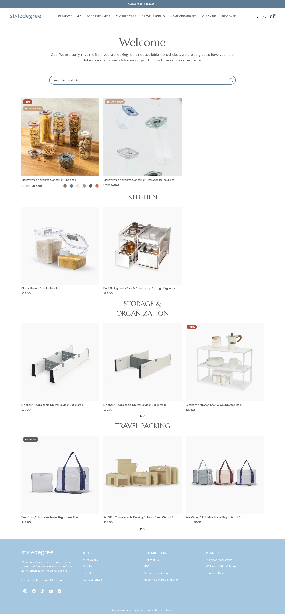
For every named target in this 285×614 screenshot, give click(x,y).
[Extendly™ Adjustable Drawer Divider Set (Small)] (142, 362)
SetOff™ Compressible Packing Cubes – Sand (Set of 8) (138, 517)
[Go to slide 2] (144, 416)
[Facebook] (34, 591)
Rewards (212, 553)
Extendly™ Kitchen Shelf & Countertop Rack (214, 404)
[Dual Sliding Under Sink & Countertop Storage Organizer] (142, 246)
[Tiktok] (42, 591)
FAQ (146, 566)
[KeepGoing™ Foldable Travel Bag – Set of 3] (225, 475)
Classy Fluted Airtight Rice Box (40, 288)
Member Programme (219, 560)
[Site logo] (25, 16)
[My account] (264, 16)
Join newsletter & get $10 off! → (42, 580)
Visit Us (87, 566)
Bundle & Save (215, 573)
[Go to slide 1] (141, 416)
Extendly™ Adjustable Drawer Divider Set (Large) (52, 404)
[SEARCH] (231, 80)
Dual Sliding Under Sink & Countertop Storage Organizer (139, 288)
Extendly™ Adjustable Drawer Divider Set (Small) (134, 404)
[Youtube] (51, 591)
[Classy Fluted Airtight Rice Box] (60, 246)
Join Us (87, 573)
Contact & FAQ (155, 553)
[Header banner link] (142, 4)
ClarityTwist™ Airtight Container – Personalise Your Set (138, 180)
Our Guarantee (92, 579)
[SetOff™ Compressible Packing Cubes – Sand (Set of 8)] (142, 475)
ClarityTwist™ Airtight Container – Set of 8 (49, 180)
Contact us (151, 560)
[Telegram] (59, 591)
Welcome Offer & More (221, 566)
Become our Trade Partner (161, 579)
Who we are (90, 560)
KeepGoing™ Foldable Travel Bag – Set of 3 (213, 517)
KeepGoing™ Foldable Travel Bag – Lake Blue (49, 517)
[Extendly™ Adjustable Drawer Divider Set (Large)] (60, 362)
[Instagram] (25, 591)
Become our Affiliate (157, 573)
